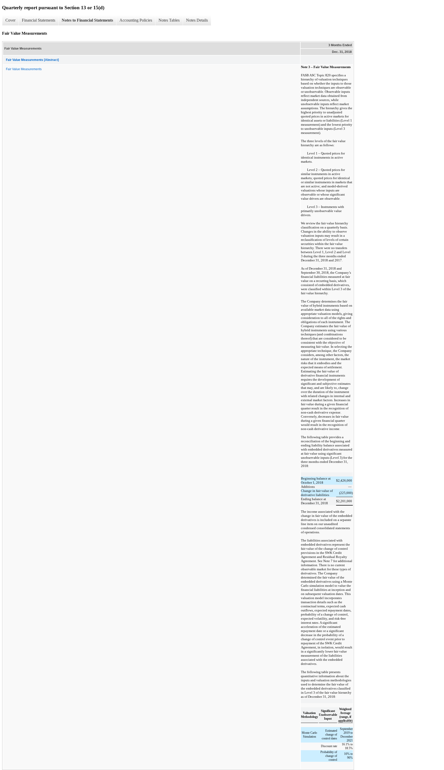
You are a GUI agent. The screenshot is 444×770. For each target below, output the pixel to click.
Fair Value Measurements (24, 69)
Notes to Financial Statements (87, 20)
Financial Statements (38, 20)
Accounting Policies (135, 20)
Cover (10, 20)
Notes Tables (169, 20)
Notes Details (197, 20)
